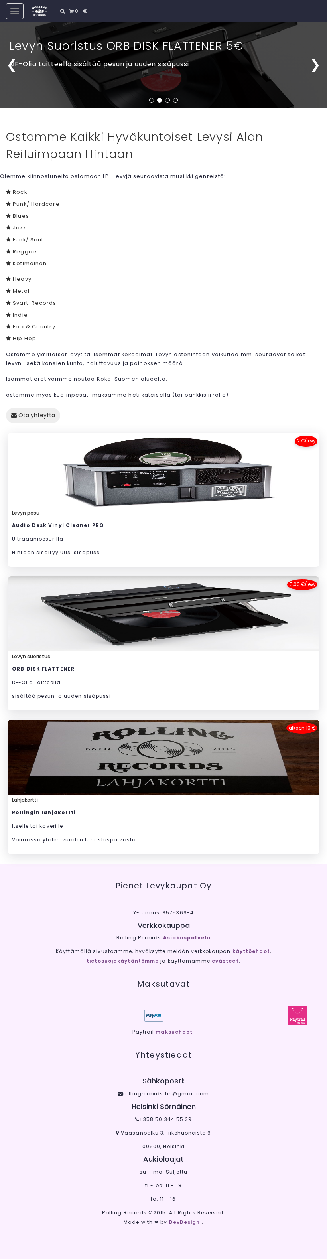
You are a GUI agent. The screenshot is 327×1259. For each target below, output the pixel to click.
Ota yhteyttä (36, 415)
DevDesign (185, 1222)
